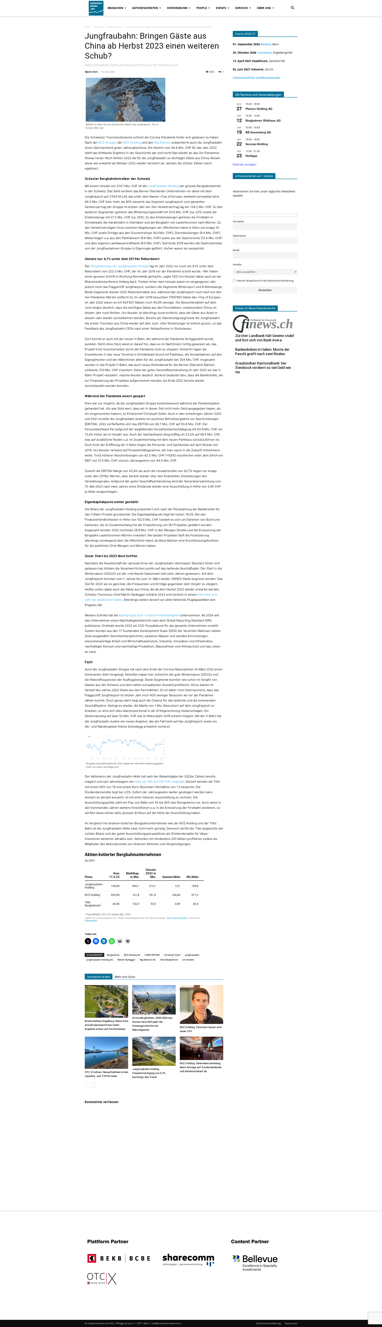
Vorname (238, 221)
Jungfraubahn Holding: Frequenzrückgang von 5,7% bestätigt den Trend (148, 1073)
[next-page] (93, 1085)
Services (241, 8)
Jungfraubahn (192, 954)
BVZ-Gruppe (107, 142)
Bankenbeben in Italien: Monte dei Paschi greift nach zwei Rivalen (262, 351)
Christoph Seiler (172, 954)
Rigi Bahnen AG (148, 959)
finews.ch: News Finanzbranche (255, 308)
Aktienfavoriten (145, 8)
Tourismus (264, 52)
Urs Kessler (188, 959)
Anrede (237, 264)
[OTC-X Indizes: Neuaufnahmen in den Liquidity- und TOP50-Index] (106, 1053)
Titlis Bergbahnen (169, 959)
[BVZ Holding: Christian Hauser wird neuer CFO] (201, 1004)
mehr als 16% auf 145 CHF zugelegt (159, 781)
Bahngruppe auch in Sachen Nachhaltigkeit (149, 615)
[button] (292, 8)
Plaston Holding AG (259, 109)
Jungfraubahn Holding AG (100, 959)
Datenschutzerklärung (268, 1323)
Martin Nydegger (126, 959)
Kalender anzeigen (244, 164)
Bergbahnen (115, 27)
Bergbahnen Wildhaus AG (263, 120)
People (201, 8)
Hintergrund (177, 8)
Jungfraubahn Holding (163, 186)
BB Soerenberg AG (258, 132)
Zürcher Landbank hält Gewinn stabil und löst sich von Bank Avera (264, 338)
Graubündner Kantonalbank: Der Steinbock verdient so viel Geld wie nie (263, 367)
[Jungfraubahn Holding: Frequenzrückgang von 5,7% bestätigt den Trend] (154, 1051)
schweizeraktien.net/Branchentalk (256, 78)
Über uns (264, 8)
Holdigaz (251, 156)
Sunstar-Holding (257, 144)
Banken (266, 44)
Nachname (239, 235)
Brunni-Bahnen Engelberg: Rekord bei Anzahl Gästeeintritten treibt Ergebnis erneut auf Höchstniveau (106, 1025)
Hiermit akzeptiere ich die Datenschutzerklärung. (265, 280)
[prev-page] (87, 1085)
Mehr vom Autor (125, 976)
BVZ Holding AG (132, 954)
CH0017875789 (152, 954)
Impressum (291, 1323)
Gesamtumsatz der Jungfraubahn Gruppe (120, 266)
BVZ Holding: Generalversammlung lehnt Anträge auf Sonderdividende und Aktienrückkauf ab (200, 1067)
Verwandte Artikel (98, 976)
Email (236, 250)
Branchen (115, 8)
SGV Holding (132, 142)
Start (87, 27)
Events (221, 8)
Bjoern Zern (91, 71)
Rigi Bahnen (162, 142)
